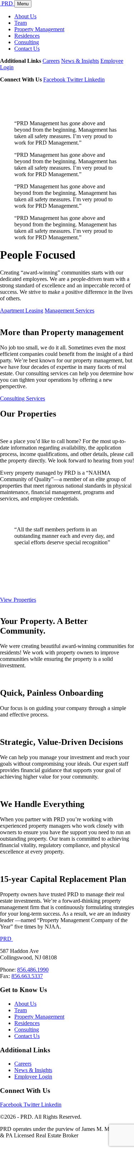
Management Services (69, 310)
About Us (25, 16)
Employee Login (33, 1077)
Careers (51, 61)
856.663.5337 (27, 976)
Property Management (39, 29)
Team (20, 23)
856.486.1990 (33, 970)
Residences (27, 36)
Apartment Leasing (21, 310)
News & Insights (80, 61)
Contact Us (27, 49)
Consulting (26, 42)
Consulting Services (22, 398)
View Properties (18, 600)
